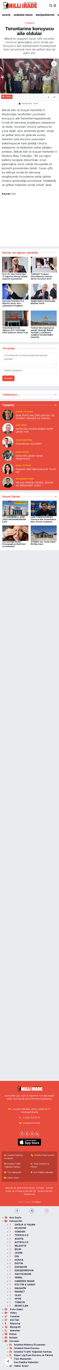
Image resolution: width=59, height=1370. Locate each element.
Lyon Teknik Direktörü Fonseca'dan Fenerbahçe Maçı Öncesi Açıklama (43, 519)
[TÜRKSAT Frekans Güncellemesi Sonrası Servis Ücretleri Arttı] (44, 264)
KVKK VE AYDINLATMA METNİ (21, 1191)
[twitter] (32, 1210)
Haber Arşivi (13, 1178)
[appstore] (29, 1143)
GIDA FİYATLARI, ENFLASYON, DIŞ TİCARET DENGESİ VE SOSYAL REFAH (35, 417)
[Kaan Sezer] (7, 455)
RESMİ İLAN (29, 1194)
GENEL (18, 1277)
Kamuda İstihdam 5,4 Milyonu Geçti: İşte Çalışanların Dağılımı (13, 303)
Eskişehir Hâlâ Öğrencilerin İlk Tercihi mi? (36, 470)
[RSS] (37, 1134)
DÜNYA (18, 1260)
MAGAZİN (20, 1288)
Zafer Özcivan (24, 412)
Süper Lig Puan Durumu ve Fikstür (33, 1355)
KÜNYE (49, 1188)
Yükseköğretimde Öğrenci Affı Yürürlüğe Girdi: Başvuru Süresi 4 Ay (15, 330)
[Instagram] (32, 1134)
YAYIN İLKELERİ (44, 1191)
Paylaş (8, 97)
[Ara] (50, 5)
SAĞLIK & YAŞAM (24, 1224)
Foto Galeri (16, 1309)
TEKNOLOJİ (21, 1235)
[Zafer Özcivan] (7, 415)
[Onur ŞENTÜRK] (7, 442)
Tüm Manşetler (14, 1172)
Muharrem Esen (25, 479)
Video (13, 1313)
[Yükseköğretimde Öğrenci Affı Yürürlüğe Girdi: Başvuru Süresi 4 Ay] (15, 318)
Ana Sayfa (15, 1217)
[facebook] (17, 1210)
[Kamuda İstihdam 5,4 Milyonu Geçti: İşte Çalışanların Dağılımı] (15, 291)
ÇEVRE (18, 1253)
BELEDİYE (20, 1246)
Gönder (8, 378)
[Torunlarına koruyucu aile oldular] (29, 76)
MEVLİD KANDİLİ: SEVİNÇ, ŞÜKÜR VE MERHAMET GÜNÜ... (34, 484)
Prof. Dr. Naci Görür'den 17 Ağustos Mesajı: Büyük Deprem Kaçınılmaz (14, 276)
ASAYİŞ (6, 14)
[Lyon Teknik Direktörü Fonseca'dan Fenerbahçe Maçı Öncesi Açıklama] (44, 508)
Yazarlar (14, 1316)
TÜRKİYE (29, 23)
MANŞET (19, 1291)
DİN (16, 1256)
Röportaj (14, 1323)
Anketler (14, 1330)
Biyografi (15, 1327)
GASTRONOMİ (22, 1274)
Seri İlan (14, 1320)
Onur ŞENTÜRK (24, 440)
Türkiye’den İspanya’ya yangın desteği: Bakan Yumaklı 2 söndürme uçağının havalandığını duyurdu (42, 332)
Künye (13, 1334)
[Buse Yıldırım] (7, 468)
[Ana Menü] (55, 5)
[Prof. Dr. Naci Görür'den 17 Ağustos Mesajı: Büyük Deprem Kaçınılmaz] (15, 264)
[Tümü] (55, 395)
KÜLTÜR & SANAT (25, 1284)
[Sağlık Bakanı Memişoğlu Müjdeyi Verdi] (44, 291)
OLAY (17, 1295)
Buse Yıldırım (23, 465)
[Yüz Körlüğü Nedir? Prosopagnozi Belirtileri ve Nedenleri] (15, 533)
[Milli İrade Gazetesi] (19, 6)
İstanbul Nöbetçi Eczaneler (13, 1156)
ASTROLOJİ (21, 1242)
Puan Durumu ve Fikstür (40, 1165)
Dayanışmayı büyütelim (29, 444)
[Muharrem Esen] (7, 482)
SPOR (17, 1299)
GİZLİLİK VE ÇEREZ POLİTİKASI (19, 1188)
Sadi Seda (21, 425)
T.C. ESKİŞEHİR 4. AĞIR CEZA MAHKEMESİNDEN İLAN (14, 519)
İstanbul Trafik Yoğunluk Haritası (12, 1165)
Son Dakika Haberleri (43, 1172)
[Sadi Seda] (7, 428)
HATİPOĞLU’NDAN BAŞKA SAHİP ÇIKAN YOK (34, 430)
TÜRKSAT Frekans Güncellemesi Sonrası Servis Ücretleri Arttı (41, 276)
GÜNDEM (19, 1232)
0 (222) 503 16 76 (31, 1118)
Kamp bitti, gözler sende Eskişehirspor (29, 457)
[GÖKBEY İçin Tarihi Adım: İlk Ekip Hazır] (44, 533)
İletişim (13, 1337)
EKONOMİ (20, 1228)
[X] (27, 1134)
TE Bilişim (36, 1202)
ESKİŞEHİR (20, 1267)
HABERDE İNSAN (23, 14)
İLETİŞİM (40, 1188)
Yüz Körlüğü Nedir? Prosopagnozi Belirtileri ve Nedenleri (14, 544)
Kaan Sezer (22, 452)
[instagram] (46, 1210)
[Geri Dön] (8, 1362)
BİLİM (17, 1249)
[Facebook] (22, 1134)
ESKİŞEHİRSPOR (45, 14)
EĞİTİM (18, 1263)
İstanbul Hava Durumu (44, 1155)
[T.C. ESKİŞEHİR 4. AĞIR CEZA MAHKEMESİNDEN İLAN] (15, 508)
